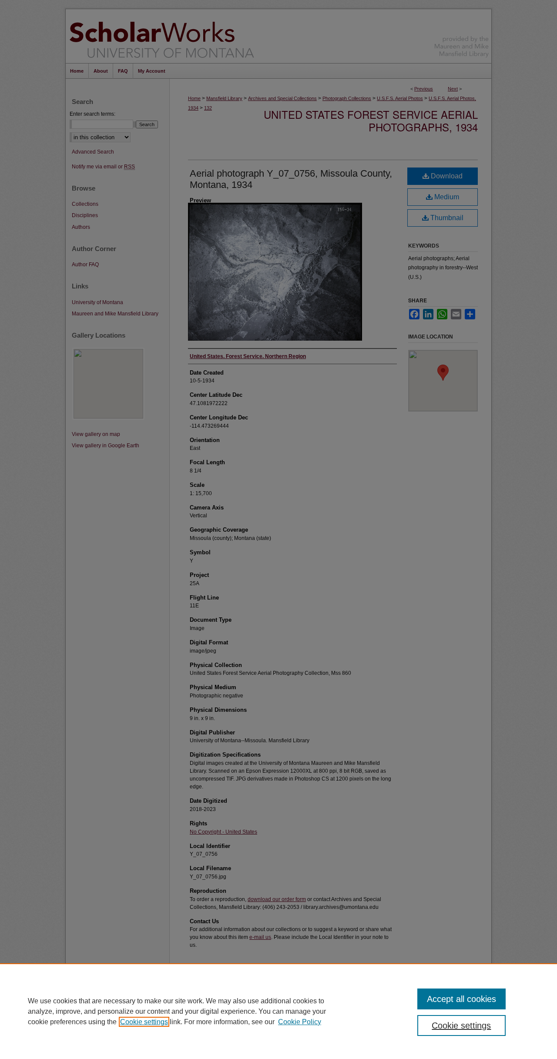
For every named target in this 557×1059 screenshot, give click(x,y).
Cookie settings (144, 1021)
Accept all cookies (461, 999)
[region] (278, 1011)
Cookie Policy (299, 1021)
